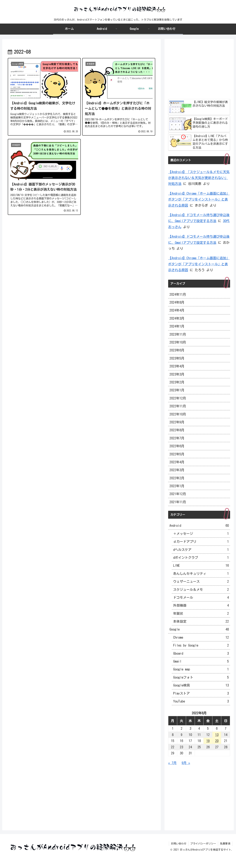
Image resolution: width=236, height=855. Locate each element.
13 (216, 734)
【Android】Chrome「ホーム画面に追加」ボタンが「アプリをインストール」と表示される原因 (199, 199)
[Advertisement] (81, 250)
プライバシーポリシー (203, 843)
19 (208, 740)
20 (216, 740)
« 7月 (172, 762)
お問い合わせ (178, 843)
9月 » (186, 762)
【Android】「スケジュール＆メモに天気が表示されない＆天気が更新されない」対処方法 (199, 177)
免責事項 (225, 843)
